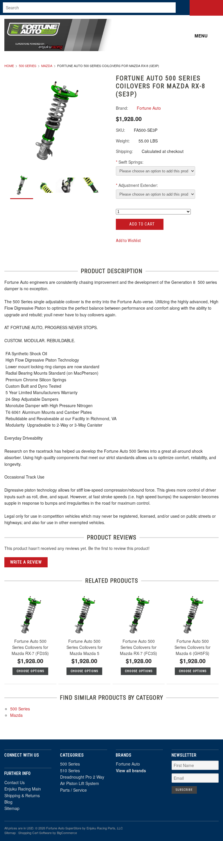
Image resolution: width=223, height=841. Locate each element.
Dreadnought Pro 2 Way (82, 777)
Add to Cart (141, 224)
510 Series (70, 770)
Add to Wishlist (128, 240)
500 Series (27, 65)
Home (9, 65)
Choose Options (30, 671)
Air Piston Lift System (79, 783)
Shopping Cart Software (35, 832)
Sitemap (11, 808)
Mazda (46, 65)
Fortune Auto (128, 764)
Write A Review (26, 562)
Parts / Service (73, 790)
